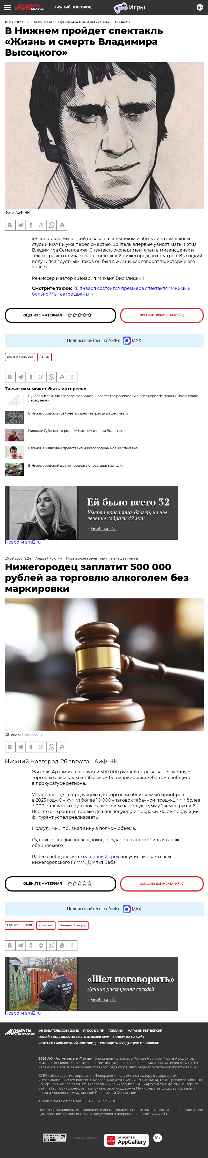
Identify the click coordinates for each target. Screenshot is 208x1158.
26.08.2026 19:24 (18, 558)
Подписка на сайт (128, 1037)
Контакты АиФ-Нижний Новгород (67, 1043)
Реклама (115, 1031)
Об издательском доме (58, 1031)
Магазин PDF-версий (145, 1031)
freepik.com (32, 734)
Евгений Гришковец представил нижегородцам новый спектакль (83, 448)
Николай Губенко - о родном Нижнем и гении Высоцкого (77, 431)
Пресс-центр (93, 1031)
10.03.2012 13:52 (17, 22)
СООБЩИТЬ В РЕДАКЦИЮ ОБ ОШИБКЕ (129, 1043)
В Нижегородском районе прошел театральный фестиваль (78, 413)
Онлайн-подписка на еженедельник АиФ (73, 1037)
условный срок (102, 856)
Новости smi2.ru (23, 542)
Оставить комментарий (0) (162, 315)
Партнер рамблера (85, 1137)
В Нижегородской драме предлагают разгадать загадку (75, 465)
